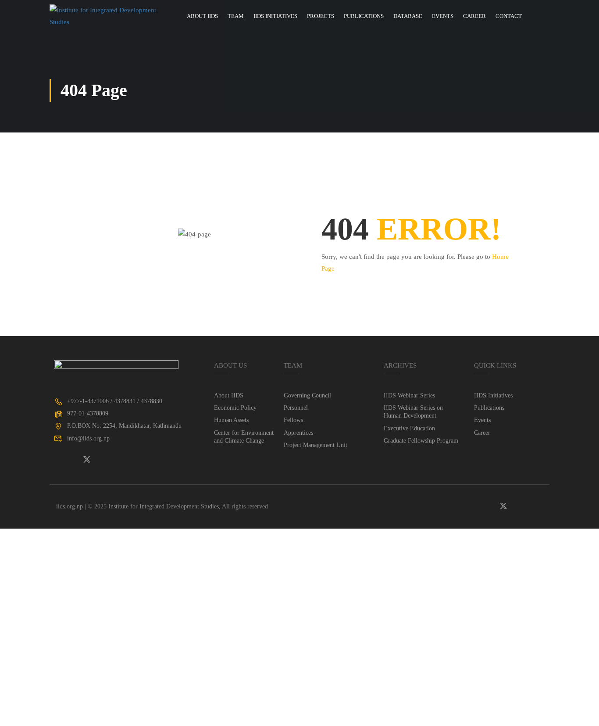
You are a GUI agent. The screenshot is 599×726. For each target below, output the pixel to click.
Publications (364, 16)
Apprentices (298, 432)
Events (442, 16)
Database (407, 16)
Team (236, 16)
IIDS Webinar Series (409, 395)
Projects (320, 16)
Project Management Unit (315, 445)
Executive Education (409, 428)
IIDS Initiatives (275, 16)
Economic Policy (235, 407)
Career (474, 16)
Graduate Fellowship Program (421, 440)
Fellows (293, 420)
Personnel (296, 407)
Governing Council (307, 395)
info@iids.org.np (88, 438)
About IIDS (202, 16)
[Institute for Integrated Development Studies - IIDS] (108, 16)
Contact (509, 16)
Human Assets (231, 420)
